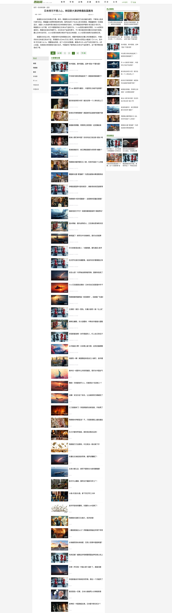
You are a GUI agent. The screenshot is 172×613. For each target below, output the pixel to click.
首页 (35, 7)
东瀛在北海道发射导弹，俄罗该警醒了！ (83, 456)
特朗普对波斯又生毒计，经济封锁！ (82, 518)
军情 (72, 2)
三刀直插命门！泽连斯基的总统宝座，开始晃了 (86, 407)
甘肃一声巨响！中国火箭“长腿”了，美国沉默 (85, 567)
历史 (106, 2)
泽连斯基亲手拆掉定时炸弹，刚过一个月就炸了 (86, 579)
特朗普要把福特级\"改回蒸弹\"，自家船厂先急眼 (86, 297)
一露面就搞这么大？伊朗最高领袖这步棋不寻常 (86, 530)
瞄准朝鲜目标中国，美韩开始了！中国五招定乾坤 (130, 165)
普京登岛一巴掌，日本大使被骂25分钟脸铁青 (85, 591)
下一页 (83, 53)
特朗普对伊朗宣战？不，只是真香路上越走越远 (86, 420)
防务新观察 (41, 7)
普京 (34, 72)
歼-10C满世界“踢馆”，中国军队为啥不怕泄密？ (86, 88)
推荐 (63, 2)
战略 (80, 2)
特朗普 (35, 68)
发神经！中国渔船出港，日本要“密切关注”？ (85, 604)
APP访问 (124, 2)
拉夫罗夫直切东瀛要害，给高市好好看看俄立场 (86, 260)
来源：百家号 (38, 14)
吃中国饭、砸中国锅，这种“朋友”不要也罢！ (85, 64)
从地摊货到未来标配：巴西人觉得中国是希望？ (86, 542)
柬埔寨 (35, 76)
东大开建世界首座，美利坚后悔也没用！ (83, 432)
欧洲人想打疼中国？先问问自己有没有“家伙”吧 (86, 137)
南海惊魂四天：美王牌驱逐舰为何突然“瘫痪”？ (86, 150)
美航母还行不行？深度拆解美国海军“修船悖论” (86, 211)
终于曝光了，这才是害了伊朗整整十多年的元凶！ (114, 151)
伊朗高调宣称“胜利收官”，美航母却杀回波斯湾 (86, 186)
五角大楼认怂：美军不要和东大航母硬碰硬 (84, 469)
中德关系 (36, 89)
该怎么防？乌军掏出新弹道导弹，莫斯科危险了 (86, 272)
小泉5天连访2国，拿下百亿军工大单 (82, 493)
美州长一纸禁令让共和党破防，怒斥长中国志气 (86, 371)
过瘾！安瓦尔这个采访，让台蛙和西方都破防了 (86, 395)
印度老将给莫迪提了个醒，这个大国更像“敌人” (114, 165)
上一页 (59, 53)
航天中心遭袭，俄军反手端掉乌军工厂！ (83, 481)
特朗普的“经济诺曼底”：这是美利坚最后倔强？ (86, 199)
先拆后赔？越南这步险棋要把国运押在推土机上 (86, 555)
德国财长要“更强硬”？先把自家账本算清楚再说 (86, 174)
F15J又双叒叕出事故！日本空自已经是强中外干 (86, 285)
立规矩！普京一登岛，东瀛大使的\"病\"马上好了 (86, 309)
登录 (134, 2)
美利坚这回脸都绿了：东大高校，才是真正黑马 (130, 151)
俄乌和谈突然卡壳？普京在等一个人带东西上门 (115, 39)
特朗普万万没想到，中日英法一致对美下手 (84, 444)
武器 (89, 2)
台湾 (115, 2)
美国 (34, 63)
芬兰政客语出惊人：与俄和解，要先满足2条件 (85, 248)
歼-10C (35, 80)
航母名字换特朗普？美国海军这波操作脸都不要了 (131, 24)
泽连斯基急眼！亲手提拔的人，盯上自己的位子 (86, 334)
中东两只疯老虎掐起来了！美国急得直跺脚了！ (115, 24)
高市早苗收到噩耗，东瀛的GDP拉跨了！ (83, 506)
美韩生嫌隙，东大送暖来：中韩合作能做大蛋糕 (86, 321)
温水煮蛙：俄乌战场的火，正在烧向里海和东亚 (86, 223)
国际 (98, 2)
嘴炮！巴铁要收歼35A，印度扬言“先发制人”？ (85, 383)
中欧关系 (36, 85)
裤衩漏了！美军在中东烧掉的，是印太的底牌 (85, 236)
